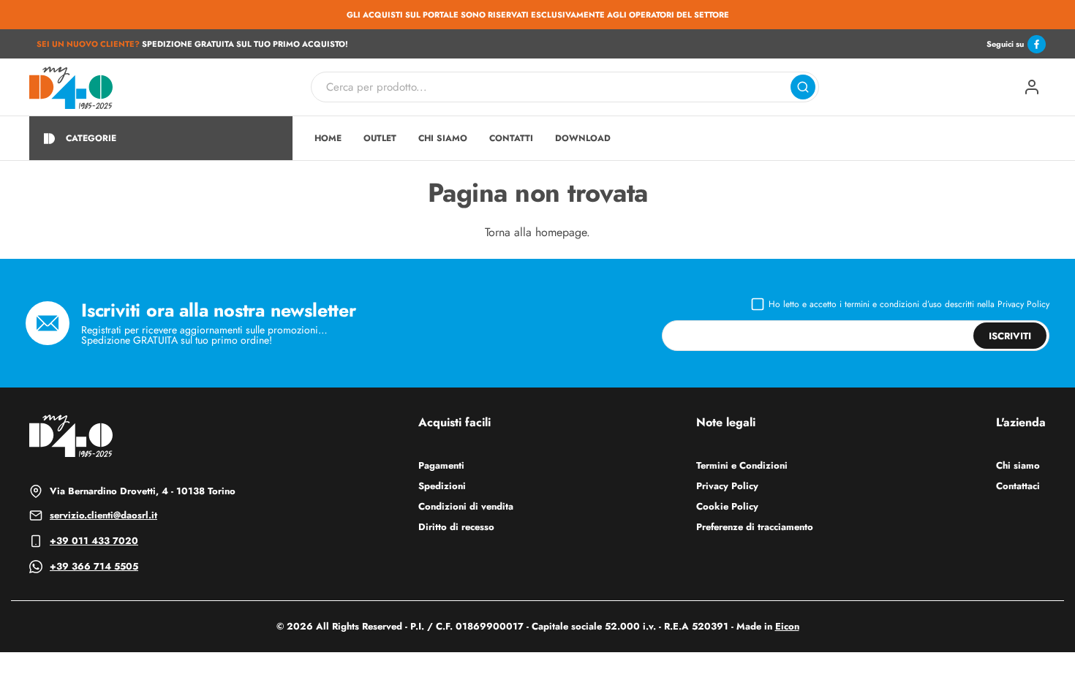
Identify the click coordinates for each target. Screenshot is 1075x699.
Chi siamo (1018, 465)
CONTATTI (511, 138)
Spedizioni (442, 486)
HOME (328, 138)
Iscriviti (1010, 336)
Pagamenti (441, 465)
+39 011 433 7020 (94, 541)
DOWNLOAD (583, 138)
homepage (560, 232)
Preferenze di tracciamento (754, 527)
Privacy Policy (1023, 304)
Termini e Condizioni (742, 465)
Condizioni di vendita (465, 506)
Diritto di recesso (456, 527)
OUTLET (379, 138)
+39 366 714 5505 (94, 566)
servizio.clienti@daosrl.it (103, 515)
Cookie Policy (727, 506)
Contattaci (1018, 486)
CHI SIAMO (442, 138)
